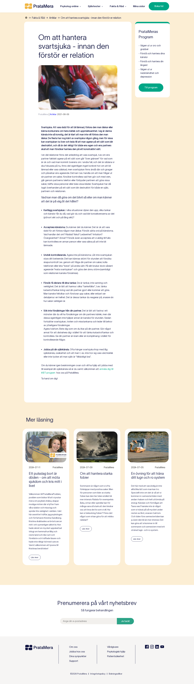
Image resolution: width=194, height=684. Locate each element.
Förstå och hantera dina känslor (152, 55)
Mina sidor (139, 6)
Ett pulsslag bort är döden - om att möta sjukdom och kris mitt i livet (45, 480)
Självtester (94, 6)
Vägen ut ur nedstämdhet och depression (149, 73)
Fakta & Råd (38, 17)
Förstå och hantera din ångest (151, 63)
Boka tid (159, 6)
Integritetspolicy (97, 674)
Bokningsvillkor (115, 674)
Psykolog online (69, 6)
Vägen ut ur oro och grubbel (150, 47)
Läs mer (34, 557)
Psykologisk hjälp (116, 651)
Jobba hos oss (77, 651)
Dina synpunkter (77, 656)
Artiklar (53, 17)
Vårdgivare (112, 646)
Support (73, 660)
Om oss (73, 646)
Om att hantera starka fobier (96, 476)
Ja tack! (125, 621)
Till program (151, 87)
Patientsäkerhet (115, 656)
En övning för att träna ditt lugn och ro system (148, 476)
